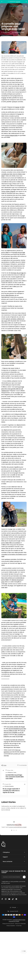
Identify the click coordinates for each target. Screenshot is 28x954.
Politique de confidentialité (20, 923)
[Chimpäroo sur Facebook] (2, 899)
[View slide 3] (15, 830)
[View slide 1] (11, 830)
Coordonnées (19, 925)
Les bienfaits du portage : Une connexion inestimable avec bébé (15, 777)
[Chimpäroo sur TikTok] (13, 899)
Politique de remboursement (8, 923)
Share (4, 765)
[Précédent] (1, 1)
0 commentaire (23, 765)
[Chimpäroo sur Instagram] (6, 899)
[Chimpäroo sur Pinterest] (16, 899)
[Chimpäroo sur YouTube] (9, 899)
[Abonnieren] (24, 877)
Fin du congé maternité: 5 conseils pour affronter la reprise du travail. (11, 790)
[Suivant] (26, 1)
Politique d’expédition (11, 925)
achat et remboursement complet (18, 827)
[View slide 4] (16, 830)
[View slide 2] (13, 830)
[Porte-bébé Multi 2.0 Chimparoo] (14, 47)
